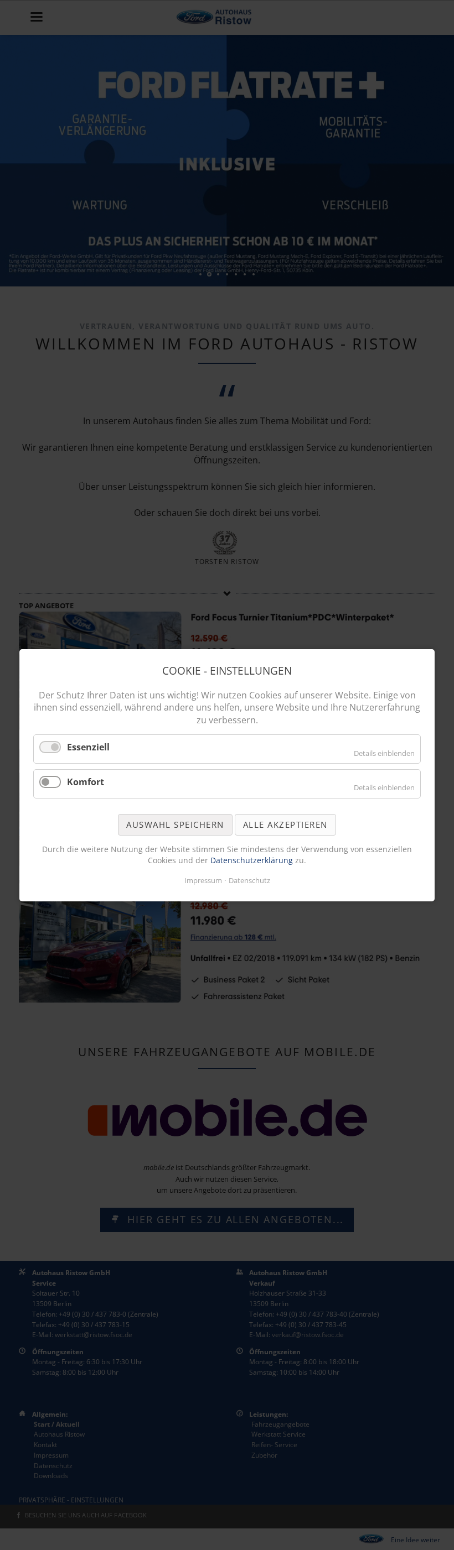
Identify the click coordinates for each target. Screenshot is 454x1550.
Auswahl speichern (175, 823)
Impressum (203, 880)
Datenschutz (249, 880)
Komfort (85, 781)
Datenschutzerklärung (252, 859)
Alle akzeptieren (285, 823)
